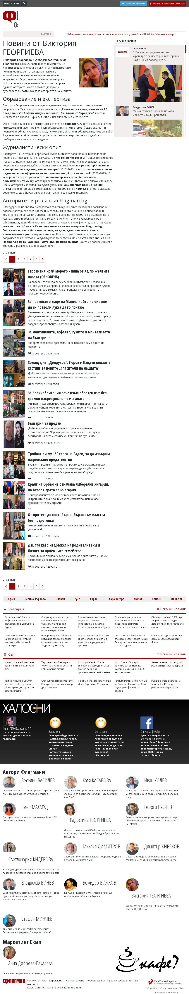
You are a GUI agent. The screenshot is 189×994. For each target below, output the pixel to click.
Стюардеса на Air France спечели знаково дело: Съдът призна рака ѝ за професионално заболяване (94, 667)
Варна (93, 599)
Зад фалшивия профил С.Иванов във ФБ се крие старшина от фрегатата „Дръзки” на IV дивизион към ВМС (91, 794)
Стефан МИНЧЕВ (36, 918)
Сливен (156, 599)
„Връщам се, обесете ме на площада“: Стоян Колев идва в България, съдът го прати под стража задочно (131, 640)
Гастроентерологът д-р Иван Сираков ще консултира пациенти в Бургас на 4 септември (20, 640)
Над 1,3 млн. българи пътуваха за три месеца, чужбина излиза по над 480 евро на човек (130, 667)
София (10, 599)
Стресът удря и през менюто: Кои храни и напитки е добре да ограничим (57, 684)
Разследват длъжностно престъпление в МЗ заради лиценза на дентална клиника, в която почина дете (131, 622)
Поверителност (96, 980)
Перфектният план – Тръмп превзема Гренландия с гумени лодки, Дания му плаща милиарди (31, 792)
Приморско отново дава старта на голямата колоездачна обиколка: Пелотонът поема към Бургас (94, 622)
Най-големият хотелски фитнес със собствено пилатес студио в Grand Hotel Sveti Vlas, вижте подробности (125, 34)
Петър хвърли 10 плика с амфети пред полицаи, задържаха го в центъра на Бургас (19, 622)
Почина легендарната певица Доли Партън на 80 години (94, 682)
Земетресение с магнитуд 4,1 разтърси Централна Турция (167, 664)
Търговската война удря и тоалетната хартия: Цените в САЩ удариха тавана (56, 666)
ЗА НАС (42, 980)
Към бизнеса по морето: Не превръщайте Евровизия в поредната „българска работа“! (27, 930)
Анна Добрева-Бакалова (30, 963)
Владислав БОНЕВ (37, 882)
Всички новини (126, 41)
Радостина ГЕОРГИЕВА (90, 820)
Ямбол (138, 599)
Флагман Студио (74, 980)
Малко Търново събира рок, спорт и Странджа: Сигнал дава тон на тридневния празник (93, 640)
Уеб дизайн (151, 988)
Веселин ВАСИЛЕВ (38, 780)
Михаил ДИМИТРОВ (101, 846)
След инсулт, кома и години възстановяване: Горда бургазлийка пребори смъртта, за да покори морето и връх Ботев (56, 624)
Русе (77, 599)
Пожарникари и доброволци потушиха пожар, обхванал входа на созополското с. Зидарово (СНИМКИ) (57, 640)
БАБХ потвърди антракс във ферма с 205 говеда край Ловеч (166, 639)
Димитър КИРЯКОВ (161, 846)
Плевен (60, 599)
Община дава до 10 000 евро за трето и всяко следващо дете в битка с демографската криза (167, 622)
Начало (31, 980)
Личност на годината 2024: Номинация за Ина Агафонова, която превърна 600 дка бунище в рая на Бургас (92, 833)
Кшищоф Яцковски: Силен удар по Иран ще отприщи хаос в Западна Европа (88, 894)
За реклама (55, 980)
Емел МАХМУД (34, 807)
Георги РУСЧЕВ (158, 807)
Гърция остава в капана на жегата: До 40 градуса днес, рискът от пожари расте (166, 684)
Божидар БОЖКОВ (99, 882)
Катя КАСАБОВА (97, 780)
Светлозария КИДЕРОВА (30, 859)
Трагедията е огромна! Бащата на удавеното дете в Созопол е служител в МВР (92, 858)
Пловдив (177, 599)
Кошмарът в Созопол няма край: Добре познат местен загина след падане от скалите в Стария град (152, 794)
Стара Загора (115, 599)
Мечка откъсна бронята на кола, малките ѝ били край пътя (154, 113)
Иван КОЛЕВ (155, 780)
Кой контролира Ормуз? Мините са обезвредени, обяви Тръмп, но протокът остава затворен (19, 685)
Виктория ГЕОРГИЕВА (151, 895)
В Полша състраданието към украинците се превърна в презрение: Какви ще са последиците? (156, 56)
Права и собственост (119, 980)
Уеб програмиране (168, 988)
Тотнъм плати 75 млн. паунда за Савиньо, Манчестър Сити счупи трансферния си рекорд (131, 685)
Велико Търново (35, 599)
